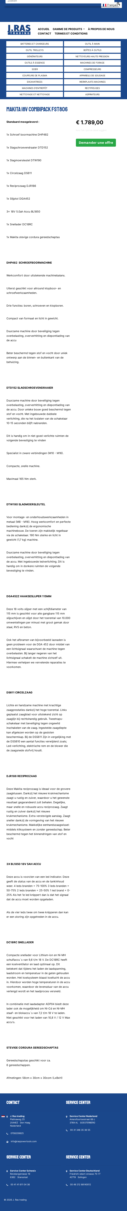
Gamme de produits (68, 29)
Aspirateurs (92, 94)
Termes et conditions (71, 33)
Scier (35, 69)
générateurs (34, 56)
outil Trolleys (34, 50)
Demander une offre (96, 142)
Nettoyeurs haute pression (92, 56)
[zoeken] (118, 3)
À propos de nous (101, 29)
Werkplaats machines (92, 81)
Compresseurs (92, 69)
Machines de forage (92, 62)
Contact (44, 33)
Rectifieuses (92, 88)
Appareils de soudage (92, 75)
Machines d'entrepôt (34, 88)
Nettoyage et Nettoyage (35, 94)
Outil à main (92, 43)
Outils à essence (35, 62)
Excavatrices (34, 81)
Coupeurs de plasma (34, 75)
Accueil (43, 29)
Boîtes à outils (92, 50)
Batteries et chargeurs (35, 43)
